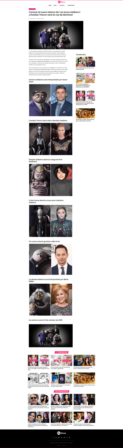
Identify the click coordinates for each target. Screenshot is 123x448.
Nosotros (64, 445)
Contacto (58, 445)
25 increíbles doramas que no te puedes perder (85, 68)
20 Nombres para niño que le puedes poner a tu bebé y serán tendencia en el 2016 (85, 103)
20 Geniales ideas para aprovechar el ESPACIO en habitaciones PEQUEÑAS (83, 85)
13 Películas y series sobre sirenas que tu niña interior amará (85, 120)
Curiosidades (32, 9)
